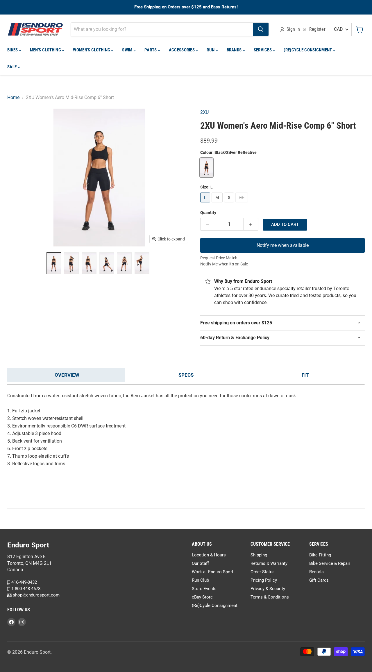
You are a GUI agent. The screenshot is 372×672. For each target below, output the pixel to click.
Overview (67, 375)
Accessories (182, 50)
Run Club (200, 580)
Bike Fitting (320, 555)
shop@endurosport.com (36, 595)
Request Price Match (218, 258)
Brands (235, 50)
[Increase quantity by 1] (251, 224)
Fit (305, 375)
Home (13, 97)
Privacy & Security (268, 588)
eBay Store (202, 597)
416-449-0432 (23, 582)
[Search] (261, 29)
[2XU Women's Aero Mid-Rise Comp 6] (54, 263)
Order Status (263, 571)
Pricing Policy (264, 580)
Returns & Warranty (269, 563)
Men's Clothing (46, 50)
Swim (127, 50)
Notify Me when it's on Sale (224, 264)
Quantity (208, 212)
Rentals (316, 571)
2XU (204, 112)
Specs (186, 375)
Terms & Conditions (270, 597)
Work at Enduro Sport (212, 571)
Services (263, 50)
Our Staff (200, 563)
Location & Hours (209, 555)
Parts (151, 50)
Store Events (204, 588)
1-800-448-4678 (25, 588)
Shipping (259, 555)
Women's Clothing (92, 50)
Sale (12, 66)
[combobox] (162, 29)
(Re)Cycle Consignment (308, 50)
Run (211, 50)
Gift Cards (319, 580)
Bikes (13, 50)
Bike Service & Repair (329, 563)
